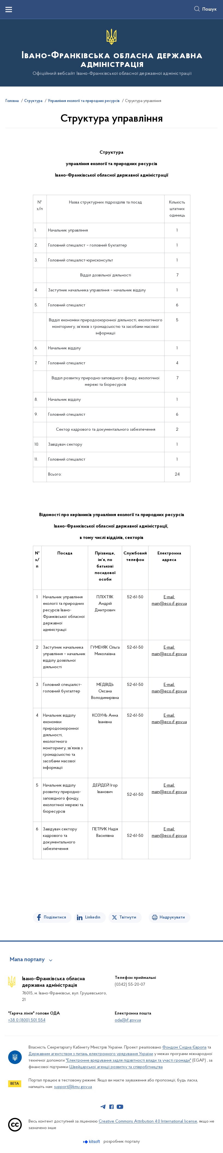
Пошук (209, 9)
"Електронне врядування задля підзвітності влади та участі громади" (128, 1060)
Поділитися (55, 917)
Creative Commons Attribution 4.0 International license (148, 1121)
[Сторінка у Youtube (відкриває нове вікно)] (120, 1106)
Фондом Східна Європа (184, 1047)
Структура (33, 101)
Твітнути (127, 917)
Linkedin (92, 917)
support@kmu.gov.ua (73, 1087)
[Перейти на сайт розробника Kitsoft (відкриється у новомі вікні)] (92, 1142)
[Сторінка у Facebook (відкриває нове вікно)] (111, 1106)
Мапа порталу (27, 960)
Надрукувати (172, 917)
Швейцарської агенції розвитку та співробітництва (116, 1067)
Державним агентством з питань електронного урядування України (91, 1054)
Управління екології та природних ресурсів (84, 101)
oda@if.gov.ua (128, 1020)
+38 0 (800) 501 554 (26, 1020)
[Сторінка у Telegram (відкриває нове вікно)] (103, 1106)
